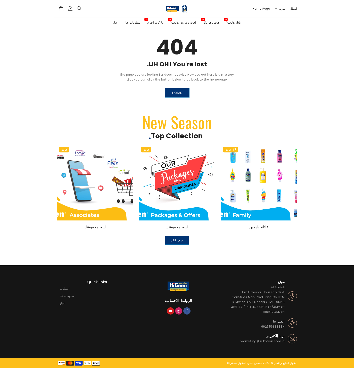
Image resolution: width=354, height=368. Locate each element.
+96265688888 (273, 326)
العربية (282, 9)
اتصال (293, 9)
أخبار (62, 303)
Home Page (261, 9)
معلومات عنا (67, 296)
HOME (177, 92)
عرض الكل (177, 240)
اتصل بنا (64, 288)
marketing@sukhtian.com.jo (262, 341)
